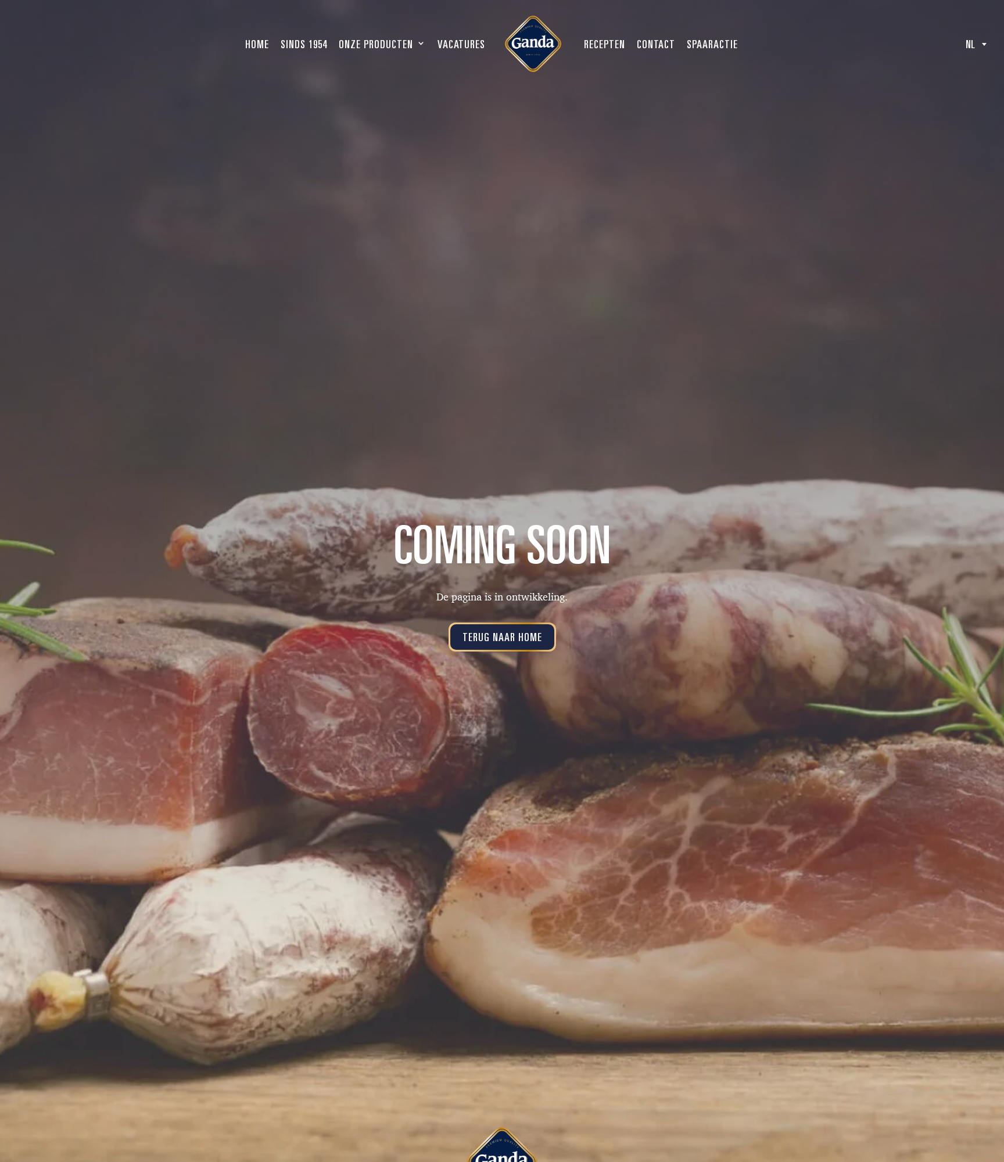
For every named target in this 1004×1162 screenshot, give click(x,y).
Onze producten (376, 44)
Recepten (604, 44)
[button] (976, 44)
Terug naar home (502, 637)
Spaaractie (712, 44)
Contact (656, 44)
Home (257, 44)
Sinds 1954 (304, 44)
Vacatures (461, 44)
